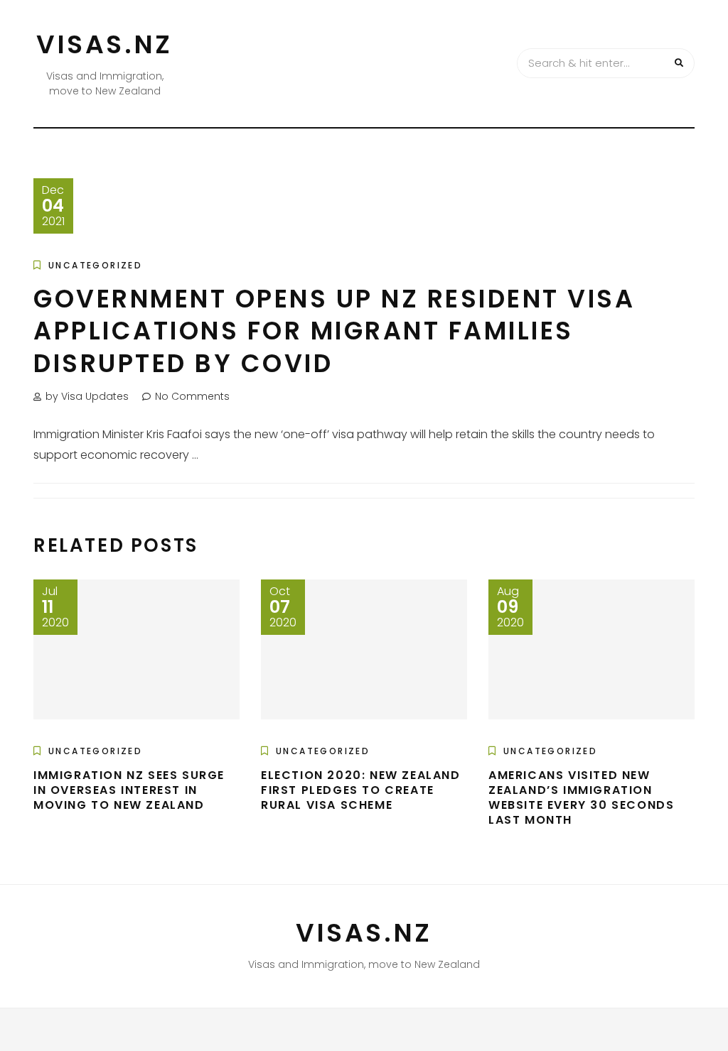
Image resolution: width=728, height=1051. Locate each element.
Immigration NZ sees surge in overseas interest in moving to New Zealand (129, 790)
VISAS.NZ (104, 44)
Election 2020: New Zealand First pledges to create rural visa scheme (361, 790)
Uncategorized (95, 265)
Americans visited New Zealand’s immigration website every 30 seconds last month (581, 797)
